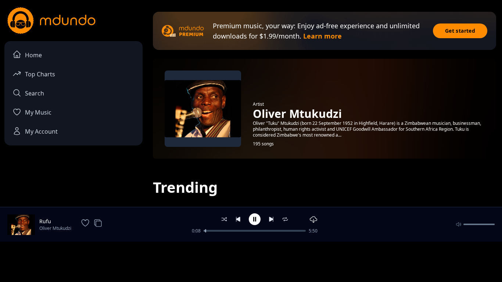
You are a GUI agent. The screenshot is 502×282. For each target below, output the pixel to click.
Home (33, 55)
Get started (460, 30)
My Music (38, 112)
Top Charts (40, 74)
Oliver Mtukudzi (55, 228)
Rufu (45, 221)
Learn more (322, 36)
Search (34, 93)
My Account (41, 131)
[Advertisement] (251, 261)
